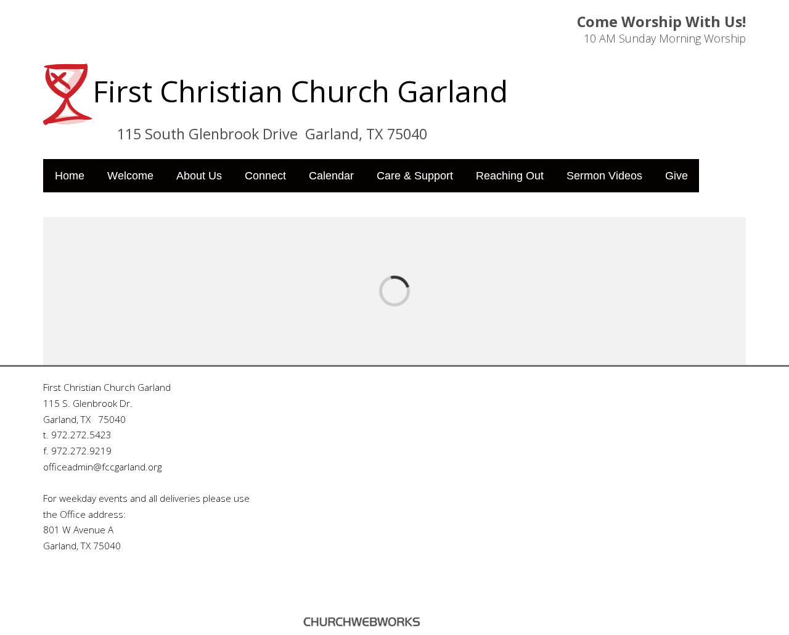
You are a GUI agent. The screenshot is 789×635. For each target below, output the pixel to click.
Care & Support (415, 176)
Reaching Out (510, 176)
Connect (265, 176)
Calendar (331, 176)
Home (69, 176)
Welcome (130, 176)
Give (676, 176)
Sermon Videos (604, 176)
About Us (199, 176)
